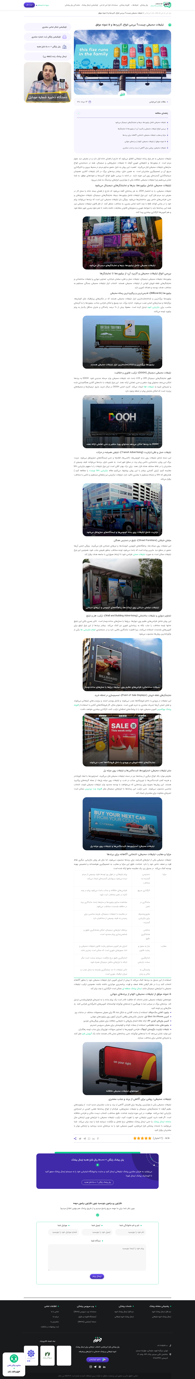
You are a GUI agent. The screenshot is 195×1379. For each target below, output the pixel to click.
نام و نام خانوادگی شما (129, 1225)
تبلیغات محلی (139, 554)
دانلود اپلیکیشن (95, 1359)
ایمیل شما (96, 1225)
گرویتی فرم (87, 1033)
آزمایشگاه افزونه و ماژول (87, 1316)
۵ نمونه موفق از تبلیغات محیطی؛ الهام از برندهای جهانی (145, 141)
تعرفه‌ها (135, 5)
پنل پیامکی (144, 5)
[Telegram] (95, 1367)
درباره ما (56, 1316)
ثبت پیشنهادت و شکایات (50, 1326)
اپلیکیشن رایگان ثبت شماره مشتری (46, 36)
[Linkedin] (104, 1367)
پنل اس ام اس (166, 13)
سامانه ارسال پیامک (162, 1121)
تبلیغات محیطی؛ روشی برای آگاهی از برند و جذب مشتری (144, 147)
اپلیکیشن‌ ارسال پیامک (90, 5)
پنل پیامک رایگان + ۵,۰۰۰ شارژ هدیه (97, 1182)
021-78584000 (162, 1345)
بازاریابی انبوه (153, 307)
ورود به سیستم (43, 5)
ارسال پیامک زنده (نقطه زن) (54, 56)
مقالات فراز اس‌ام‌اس (151, 13)
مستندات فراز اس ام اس (109, 5)
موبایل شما (62, 1225)
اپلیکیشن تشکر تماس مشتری (54, 27)
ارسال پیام (97, 1276)
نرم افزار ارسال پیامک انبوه (161, 1311)
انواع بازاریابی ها (88, 629)
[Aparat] (100, 1367)
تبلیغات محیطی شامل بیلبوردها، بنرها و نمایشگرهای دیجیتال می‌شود (140, 122)
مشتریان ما (55, 1321)
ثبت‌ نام (29, 4)
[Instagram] (91, 1367)
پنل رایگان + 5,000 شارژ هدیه (48, 46)
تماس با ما (55, 1311)
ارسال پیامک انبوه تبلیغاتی (161, 1316)
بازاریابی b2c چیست (98, 470)
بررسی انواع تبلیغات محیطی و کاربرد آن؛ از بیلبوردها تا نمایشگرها (142, 128)
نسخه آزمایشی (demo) (87, 1321)
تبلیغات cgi (149, 386)
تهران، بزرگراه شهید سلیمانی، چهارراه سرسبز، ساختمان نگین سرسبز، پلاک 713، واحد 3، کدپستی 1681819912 (152, 1354)
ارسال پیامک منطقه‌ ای (132, 988)
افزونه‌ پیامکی (124, 5)
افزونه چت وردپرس (93, 788)
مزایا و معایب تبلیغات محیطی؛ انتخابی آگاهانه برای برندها (144, 135)
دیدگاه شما (96, 1240)
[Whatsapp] (89, 1139)
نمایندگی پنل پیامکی (72, 5)
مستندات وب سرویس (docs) (85, 1311)
